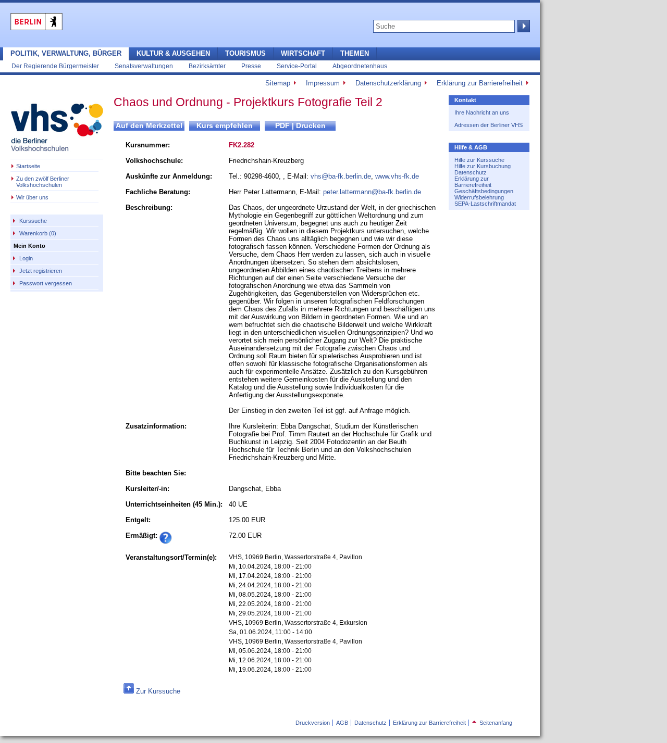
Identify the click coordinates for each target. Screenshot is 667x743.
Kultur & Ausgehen (173, 53)
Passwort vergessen (45, 283)
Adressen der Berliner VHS (488, 125)
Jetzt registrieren (40, 271)
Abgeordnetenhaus (359, 65)
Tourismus (245, 53)
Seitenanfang (492, 723)
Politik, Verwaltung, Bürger (65, 53)
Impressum (323, 83)
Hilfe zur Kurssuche (479, 160)
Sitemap (277, 83)
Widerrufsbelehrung (479, 197)
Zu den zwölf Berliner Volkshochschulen (42, 181)
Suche (522, 26)
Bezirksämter (207, 65)
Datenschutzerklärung (388, 83)
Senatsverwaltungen (144, 65)
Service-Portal (297, 65)
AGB (342, 723)
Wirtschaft (303, 53)
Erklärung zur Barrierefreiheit (480, 83)
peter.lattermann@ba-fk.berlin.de (372, 192)
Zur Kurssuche (158, 691)
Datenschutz (470, 172)
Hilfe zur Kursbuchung (482, 166)
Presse (251, 65)
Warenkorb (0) (37, 233)
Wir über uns (32, 197)
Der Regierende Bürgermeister (55, 65)
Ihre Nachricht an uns (481, 112)
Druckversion (312, 723)
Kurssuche (33, 221)
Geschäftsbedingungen (483, 191)
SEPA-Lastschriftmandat (485, 203)
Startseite (28, 166)
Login (26, 258)
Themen (354, 53)
